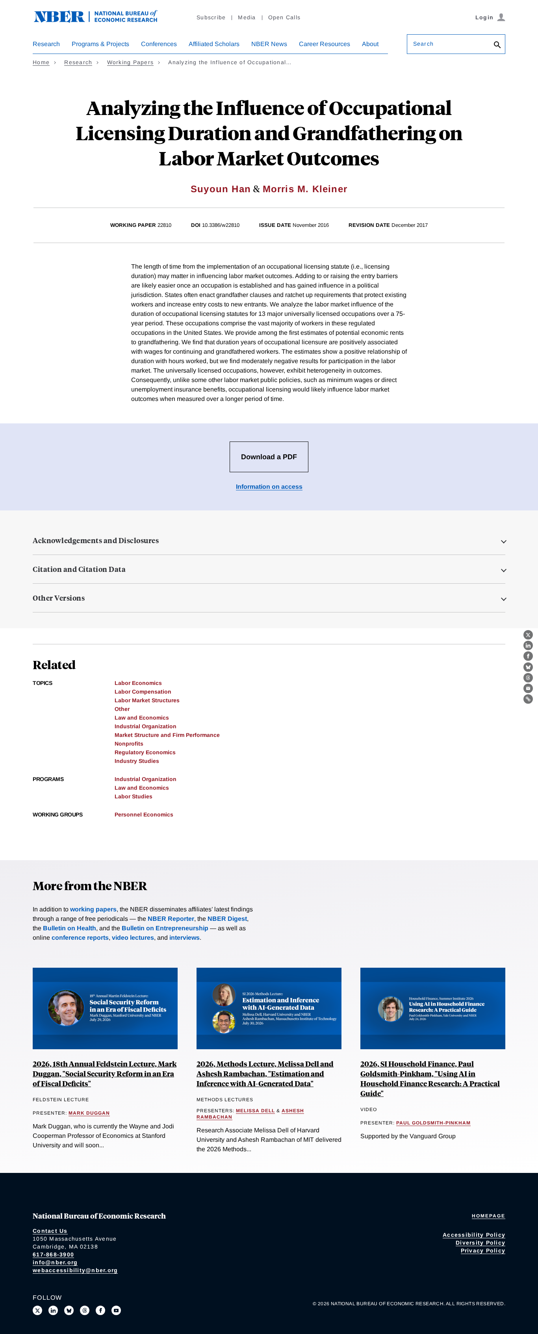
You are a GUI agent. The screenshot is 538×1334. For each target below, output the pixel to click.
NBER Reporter (171, 918)
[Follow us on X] (37, 1310)
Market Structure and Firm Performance (167, 735)
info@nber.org (55, 1262)
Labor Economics (138, 683)
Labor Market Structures (147, 700)
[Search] (497, 45)
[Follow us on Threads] (84, 1310)
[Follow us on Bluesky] (69, 1310)
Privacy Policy (483, 1250)
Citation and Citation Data (79, 569)
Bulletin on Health (69, 928)
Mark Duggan (89, 1113)
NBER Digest (227, 918)
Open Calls (284, 17)
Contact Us (50, 1231)
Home (41, 62)
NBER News (269, 44)
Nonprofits (129, 743)
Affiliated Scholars (214, 44)
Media (247, 17)
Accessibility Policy (474, 1235)
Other (122, 709)
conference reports (80, 937)
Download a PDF (269, 457)
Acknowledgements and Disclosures (96, 540)
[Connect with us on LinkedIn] (53, 1310)
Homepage (488, 1216)
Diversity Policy (480, 1242)
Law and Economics (142, 717)
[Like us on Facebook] (100, 1310)
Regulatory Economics (145, 752)
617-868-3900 (53, 1254)
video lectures (133, 937)
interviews (184, 937)
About (370, 44)
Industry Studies (137, 761)
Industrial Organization (145, 726)
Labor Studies (133, 796)
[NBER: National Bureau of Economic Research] (102, 20)
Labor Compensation (143, 691)
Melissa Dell (255, 1110)
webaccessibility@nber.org (75, 1270)
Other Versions (59, 598)
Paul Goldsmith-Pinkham (433, 1123)
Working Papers (130, 62)
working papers (93, 909)
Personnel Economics (144, 814)
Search (423, 43)
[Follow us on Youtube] (116, 1310)
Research (46, 44)
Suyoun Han (221, 189)
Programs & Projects (100, 44)
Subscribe (211, 17)
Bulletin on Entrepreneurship (165, 928)
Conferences (159, 44)
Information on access (269, 486)
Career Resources (324, 44)
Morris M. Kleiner (305, 189)
